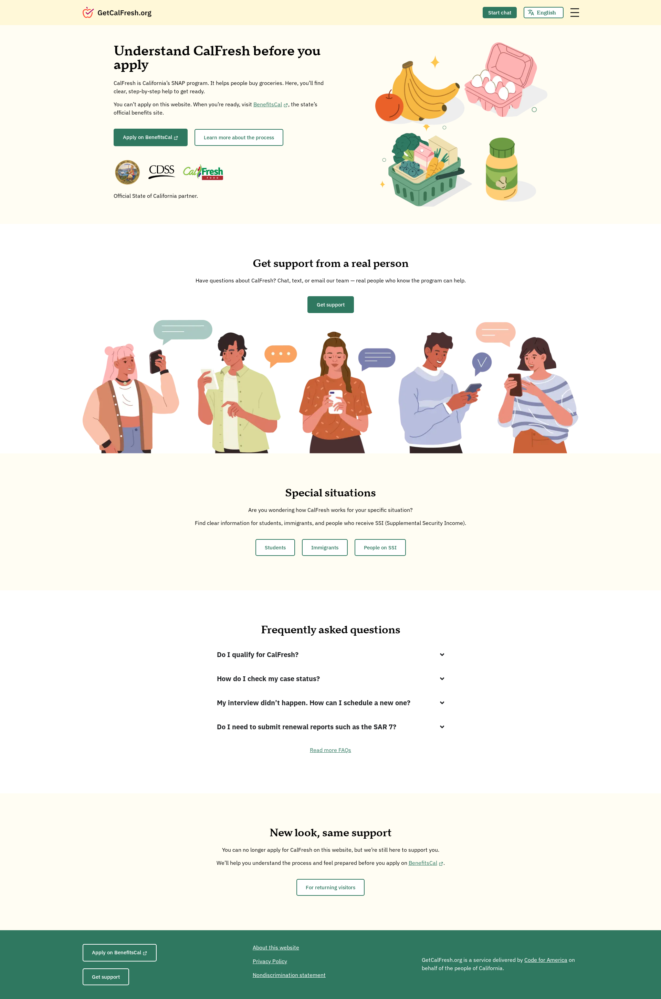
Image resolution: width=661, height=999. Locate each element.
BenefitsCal (267, 104)
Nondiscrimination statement (289, 974)
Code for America (545, 959)
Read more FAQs (330, 749)
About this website (276, 947)
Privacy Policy (270, 961)
